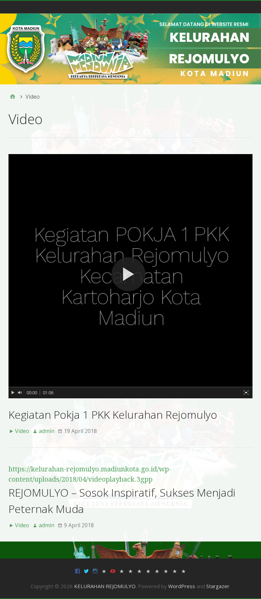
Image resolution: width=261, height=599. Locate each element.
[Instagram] (95, 571)
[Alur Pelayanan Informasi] (130, 571)
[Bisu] (20, 392)
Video (22, 431)
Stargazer (217, 586)
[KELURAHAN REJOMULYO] (130, 49)
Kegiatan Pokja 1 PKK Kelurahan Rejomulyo (112, 414)
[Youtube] (113, 571)
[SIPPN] (166, 571)
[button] (130, 276)
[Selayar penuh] (246, 392)
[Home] (12, 97)
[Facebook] (77, 571)
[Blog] (183, 571)
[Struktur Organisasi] (139, 571)
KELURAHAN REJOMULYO (105, 586)
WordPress (181, 586)
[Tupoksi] (157, 571)
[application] (130, 276)
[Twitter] (86, 571)
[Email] (104, 571)
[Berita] (121, 571)
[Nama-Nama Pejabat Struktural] (148, 571)
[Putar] (13, 392)
